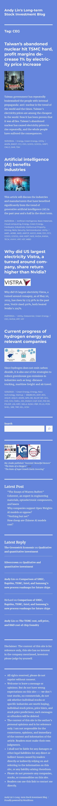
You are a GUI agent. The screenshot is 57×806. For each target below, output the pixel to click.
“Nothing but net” (18, 516)
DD (22, 401)
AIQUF (7, 398)
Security (21, 230)
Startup (19, 395)
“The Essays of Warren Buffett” (25, 491)
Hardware (9, 227)
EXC (40, 401)
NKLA (24, 404)
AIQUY (14, 398)
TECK (6, 239)
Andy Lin (9, 579)
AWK (39, 233)
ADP (38, 395)
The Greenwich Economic (19, 547)
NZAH (30, 404)
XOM (26, 407)
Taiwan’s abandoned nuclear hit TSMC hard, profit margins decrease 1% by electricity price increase (28, 54)
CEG (24, 144)
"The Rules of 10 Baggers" (15, 466)
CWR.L (17, 401)
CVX (11, 401)
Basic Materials (45, 221)
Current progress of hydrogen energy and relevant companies (27, 336)
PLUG (42, 404)
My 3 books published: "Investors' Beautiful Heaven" (27, 463)
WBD (28, 239)
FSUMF (7, 404)
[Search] (49, 429)
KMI (21, 236)
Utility (41, 141)
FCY (49, 233)
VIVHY (13, 239)
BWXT (14, 144)
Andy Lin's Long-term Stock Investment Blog (24, 12)
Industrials (20, 227)
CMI (6, 401)
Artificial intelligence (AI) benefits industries (26, 164)
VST (23, 239)
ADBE (13, 233)
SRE (12, 407)
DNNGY (28, 401)
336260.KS (31, 395)
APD (27, 398)
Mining (7, 230)
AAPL (7, 233)
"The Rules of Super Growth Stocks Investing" (24, 469)
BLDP (36, 398)
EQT (35, 401)
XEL (22, 407)
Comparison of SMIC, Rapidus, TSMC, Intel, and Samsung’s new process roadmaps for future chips (27, 583)
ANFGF (26, 233)
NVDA (38, 236)
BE (31, 398)
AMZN (7, 144)
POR (47, 404)
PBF (36, 404)
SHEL (7, 407)
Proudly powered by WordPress (18, 800)
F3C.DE (46, 401)
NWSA (45, 236)
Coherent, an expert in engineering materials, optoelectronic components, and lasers (29, 499)
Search (8, 423)
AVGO (33, 233)
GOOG (30, 144)
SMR (13, 147)
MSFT (45, 144)
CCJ (19, 144)
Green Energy (31, 141)
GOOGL (38, 144)
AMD (19, 233)
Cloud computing (12, 224)
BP (41, 398)
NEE (32, 236)
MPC (18, 404)
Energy (20, 141)
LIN (13, 404)
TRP (17, 407)
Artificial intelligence (27, 221)
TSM (18, 147)
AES (43, 395)
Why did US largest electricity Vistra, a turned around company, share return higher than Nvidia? (25, 261)
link (34, 781)
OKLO (7, 147)
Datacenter (29, 316)
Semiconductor (33, 230)
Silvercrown (11, 562)
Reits (14, 230)
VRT (19, 239)
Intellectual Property (35, 227)
